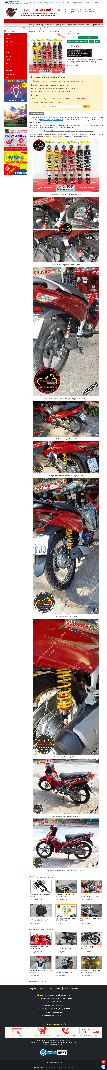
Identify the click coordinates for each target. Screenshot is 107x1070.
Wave (95, 38)
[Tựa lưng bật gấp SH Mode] (66, 938)
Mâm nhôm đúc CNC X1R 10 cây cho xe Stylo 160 (40, 947)
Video (95, 21)
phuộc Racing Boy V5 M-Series (51, 120)
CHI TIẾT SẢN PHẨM (37, 113)
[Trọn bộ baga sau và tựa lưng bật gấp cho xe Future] (66, 886)
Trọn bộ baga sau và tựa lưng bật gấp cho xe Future (66, 895)
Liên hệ (87, 3)
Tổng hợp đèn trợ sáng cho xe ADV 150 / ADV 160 (90, 971)
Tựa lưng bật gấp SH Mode (63, 948)
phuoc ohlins (69, 1067)
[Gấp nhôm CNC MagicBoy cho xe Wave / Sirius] (91, 938)
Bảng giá (55, 21)
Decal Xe (69, 21)
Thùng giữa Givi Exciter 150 (63, 972)
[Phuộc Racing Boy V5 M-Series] (47, 53)
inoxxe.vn (59, 1063)
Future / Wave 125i (24, 28)
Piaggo (40, 21)
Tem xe (62, 21)
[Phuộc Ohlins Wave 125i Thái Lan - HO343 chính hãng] (66, 910)
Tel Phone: (49, 1002)
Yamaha (13, 21)
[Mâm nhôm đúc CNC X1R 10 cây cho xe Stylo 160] (40, 938)
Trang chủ (32, 3)
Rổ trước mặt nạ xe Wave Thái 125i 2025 (91, 919)
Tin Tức (58, 3)
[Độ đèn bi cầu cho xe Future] (91, 886)
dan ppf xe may (58, 1067)
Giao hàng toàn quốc (54, 81)
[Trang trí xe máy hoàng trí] (32, 12)
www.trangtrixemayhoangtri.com (77, 62)
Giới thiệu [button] (42, 989)
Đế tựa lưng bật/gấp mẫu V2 (39, 920)
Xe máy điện (22, 21)
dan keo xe (48, 1067)
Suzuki (34, 21)
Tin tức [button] (58, 989)
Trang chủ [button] (32, 989)
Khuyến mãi (65, 3)
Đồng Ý (86, 106)
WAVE (91, 41)
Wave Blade (83, 41)
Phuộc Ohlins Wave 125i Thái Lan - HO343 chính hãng (65, 919)
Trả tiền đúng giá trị (38, 81)
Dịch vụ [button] (50, 989)
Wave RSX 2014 (73, 41)
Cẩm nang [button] (74, 989)
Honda (7, 21)
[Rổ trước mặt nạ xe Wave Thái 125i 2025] (91, 910)
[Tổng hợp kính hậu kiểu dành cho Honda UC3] (40, 962)
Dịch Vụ (51, 3)
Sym (29, 21)
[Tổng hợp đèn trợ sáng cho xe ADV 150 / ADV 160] (91, 962)
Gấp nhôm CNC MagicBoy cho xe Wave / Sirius (90, 947)
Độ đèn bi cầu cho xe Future (89, 896)
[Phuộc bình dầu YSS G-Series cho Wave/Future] (40, 886)
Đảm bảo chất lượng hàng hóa (73, 81)
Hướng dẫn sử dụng (77, 3)
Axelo (97, 41)
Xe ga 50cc (77, 21)
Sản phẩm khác (87, 21)
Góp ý (46, 3)
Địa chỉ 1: (37, 998)
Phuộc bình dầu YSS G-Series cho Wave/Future (40, 895)
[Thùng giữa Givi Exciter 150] (66, 962)
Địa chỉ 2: (39, 1008)
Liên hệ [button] (66, 989)
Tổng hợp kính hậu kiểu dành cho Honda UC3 (41, 971)
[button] (32, 53)
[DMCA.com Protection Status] (62, 1052)
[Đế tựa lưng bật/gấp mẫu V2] (40, 910)
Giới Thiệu (40, 3)
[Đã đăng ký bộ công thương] (48, 1052)
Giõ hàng (96, 3)
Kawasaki (47, 21)
